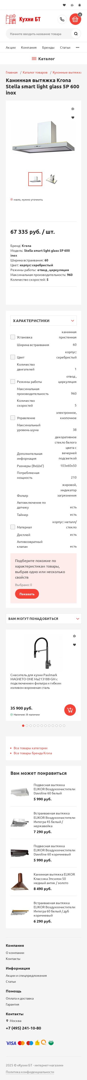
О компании (15, 952)
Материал (24, 527)
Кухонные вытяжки (67, 72)
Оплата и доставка (20, 998)
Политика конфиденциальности (30, 1072)
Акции (11, 47)
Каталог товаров (35, 72)
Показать (27, 594)
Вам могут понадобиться (33, 618)
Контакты (13, 958)
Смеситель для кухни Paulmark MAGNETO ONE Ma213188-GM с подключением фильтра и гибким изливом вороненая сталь (35, 681)
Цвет (20, 357)
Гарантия (12, 1004)
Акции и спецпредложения (26, 975)
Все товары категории (30, 748)
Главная (12, 72)
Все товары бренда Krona (33, 753)
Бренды (48, 47)
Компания (29, 47)
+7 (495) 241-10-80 (62, 19)
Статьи (65, 47)
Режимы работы (29, 382)
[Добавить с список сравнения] (74, 636)
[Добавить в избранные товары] (74, 644)
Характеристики (31, 320)
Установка (24, 337)
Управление (26, 418)
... (77, 46)
